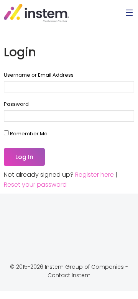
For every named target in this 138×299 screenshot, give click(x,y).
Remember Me (28, 133)
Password (16, 104)
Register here (94, 174)
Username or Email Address (39, 75)
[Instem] (36, 12)
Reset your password (35, 184)
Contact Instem (69, 275)
